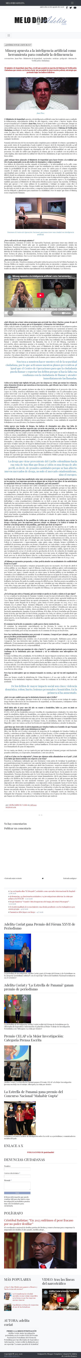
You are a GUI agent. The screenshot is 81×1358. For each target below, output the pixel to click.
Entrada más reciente (13, 878)
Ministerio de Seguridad (32, 58)
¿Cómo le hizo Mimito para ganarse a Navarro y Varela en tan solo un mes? (20, 1288)
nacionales (47, 58)
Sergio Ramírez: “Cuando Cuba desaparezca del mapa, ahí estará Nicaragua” (39, 902)
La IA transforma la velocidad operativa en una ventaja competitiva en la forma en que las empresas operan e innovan (25, 1297)
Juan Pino (19, 58)
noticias (56, 58)
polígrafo (64, 58)
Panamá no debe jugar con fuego (22, 912)
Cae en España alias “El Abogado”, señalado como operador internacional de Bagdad (42, 891)
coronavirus (9, 58)
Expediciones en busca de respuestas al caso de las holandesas (25, 1306)
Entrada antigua (69, 878)
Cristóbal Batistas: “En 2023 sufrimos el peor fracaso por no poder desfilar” (38, 1222)
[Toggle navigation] (72, 3)
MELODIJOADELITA (15, 3)
